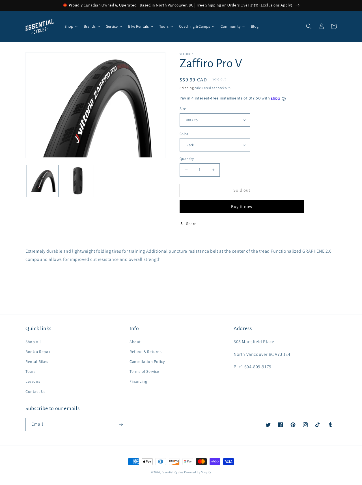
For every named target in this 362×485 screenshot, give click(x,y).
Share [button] (191, 223)
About (135, 341)
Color (184, 133)
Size (183, 108)
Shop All (33, 341)
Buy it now (242, 206)
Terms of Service (144, 371)
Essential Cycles (173, 472)
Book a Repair (38, 351)
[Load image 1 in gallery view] (43, 181)
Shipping (187, 88)
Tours (30, 371)
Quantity (187, 158)
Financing (138, 381)
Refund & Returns (146, 351)
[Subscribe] (121, 424)
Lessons (32, 381)
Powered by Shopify (197, 472)
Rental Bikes (36, 361)
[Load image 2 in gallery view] (78, 181)
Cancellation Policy (147, 361)
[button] (309, 26)
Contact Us (35, 391)
